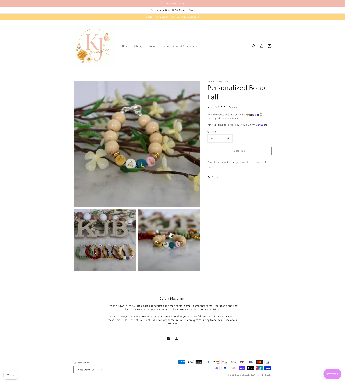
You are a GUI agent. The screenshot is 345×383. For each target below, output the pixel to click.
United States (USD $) (87, 369)
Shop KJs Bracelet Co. (244, 375)
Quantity (211, 131)
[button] (139, 46)
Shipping (212, 118)
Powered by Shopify (262, 375)
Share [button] (214, 176)
